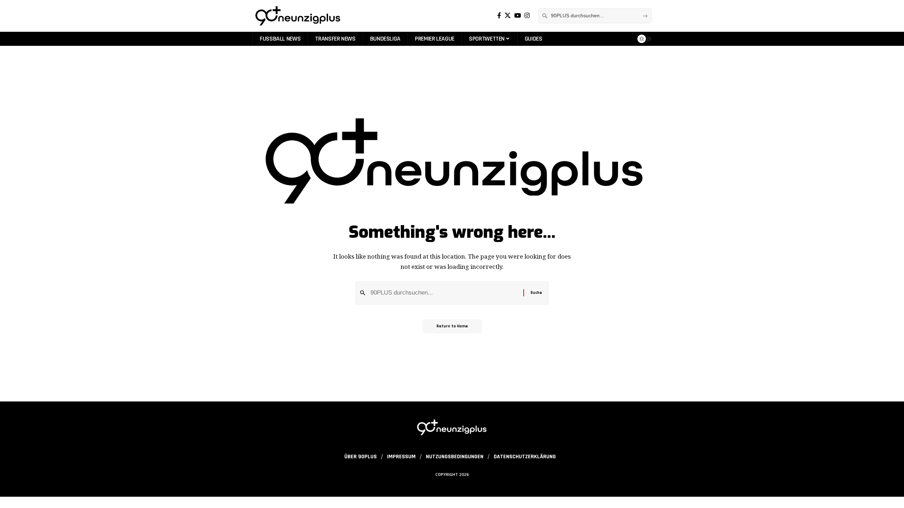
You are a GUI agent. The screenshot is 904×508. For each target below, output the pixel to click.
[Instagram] (527, 16)
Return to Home (452, 326)
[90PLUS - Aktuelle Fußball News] (297, 15)
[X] (507, 16)
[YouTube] (517, 16)
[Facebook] (499, 16)
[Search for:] (444, 293)
